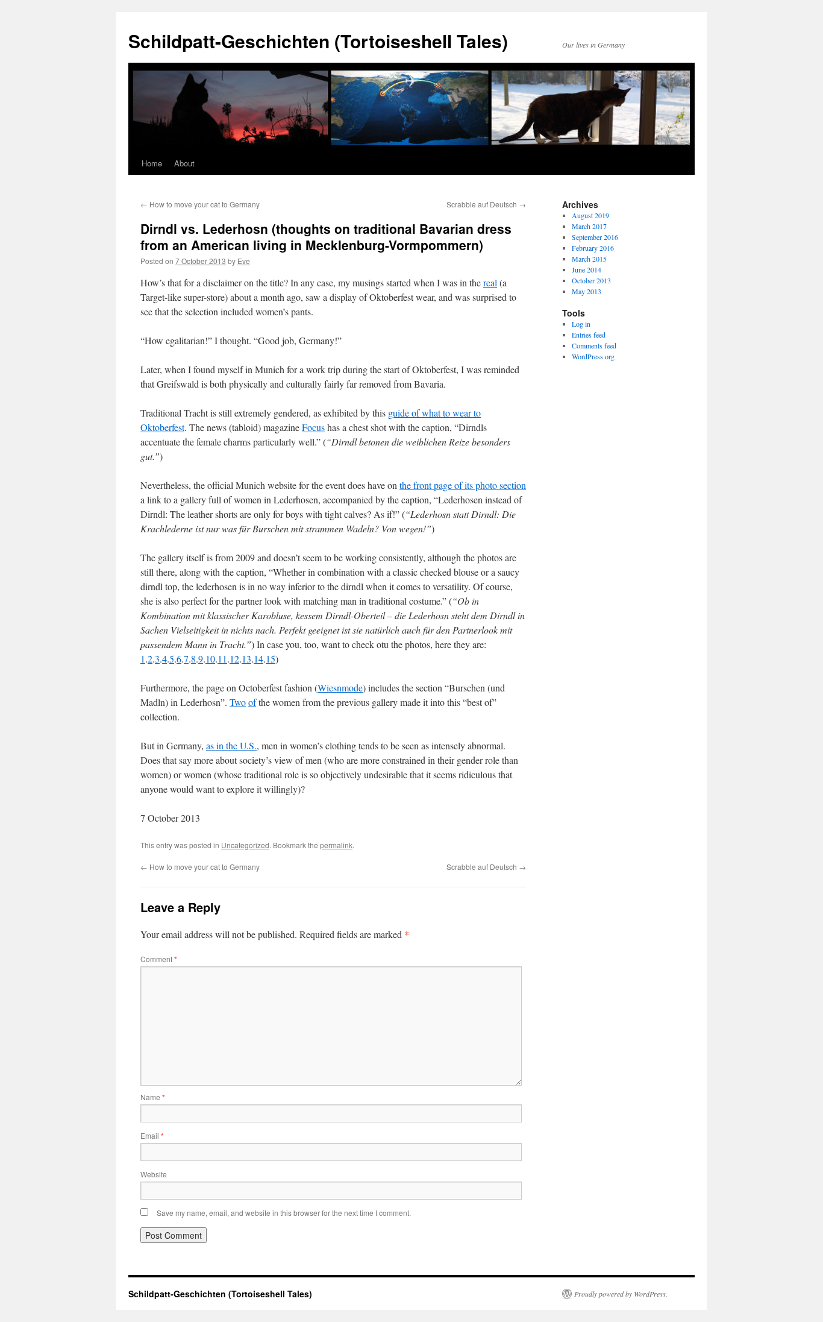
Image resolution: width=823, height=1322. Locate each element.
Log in (581, 324)
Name (152, 1097)
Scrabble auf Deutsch (486, 204)
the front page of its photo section (462, 485)
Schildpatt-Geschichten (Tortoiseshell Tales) (318, 41)
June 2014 (586, 269)
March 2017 (589, 226)
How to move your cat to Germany (200, 204)
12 (234, 658)
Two (238, 702)
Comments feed (594, 345)
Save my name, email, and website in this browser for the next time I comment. (284, 1212)
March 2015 (589, 258)
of (252, 702)
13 (246, 658)
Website (153, 1174)
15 (270, 658)
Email (152, 1135)
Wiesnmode (340, 687)
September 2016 (595, 237)
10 (210, 658)
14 (258, 658)
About (184, 163)
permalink (336, 845)
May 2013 (586, 291)
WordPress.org (593, 356)
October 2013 (591, 280)
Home (152, 163)
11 (222, 658)
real (490, 282)
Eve (243, 261)
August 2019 (590, 215)
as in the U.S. (231, 745)
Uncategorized (245, 845)
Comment (158, 959)
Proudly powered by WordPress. (621, 1293)
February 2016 (593, 248)
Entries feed (589, 334)
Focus (313, 427)
